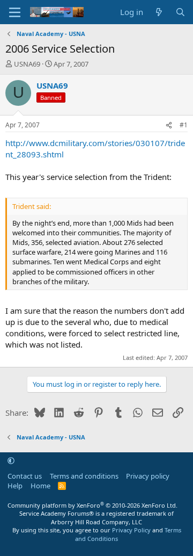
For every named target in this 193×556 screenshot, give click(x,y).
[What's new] (159, 12)
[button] (11, 460)
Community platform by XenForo (92, 505)
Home (40, 485)
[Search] (180, 12)
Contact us (25, 476)
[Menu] (14, 12)
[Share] (169, 125)
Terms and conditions (84, 476)
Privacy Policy (131, 530)
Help (15, 485)
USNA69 (27, 64)
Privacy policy (147, 476)
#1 (184, 124)
